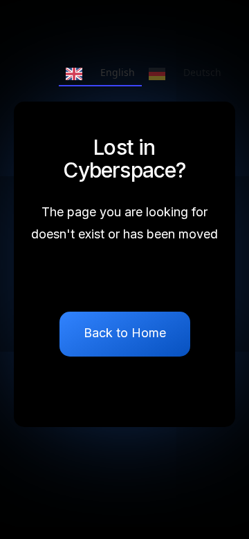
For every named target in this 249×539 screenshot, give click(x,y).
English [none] (117, 72)
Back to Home (125, 332)
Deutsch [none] (202, 72)
